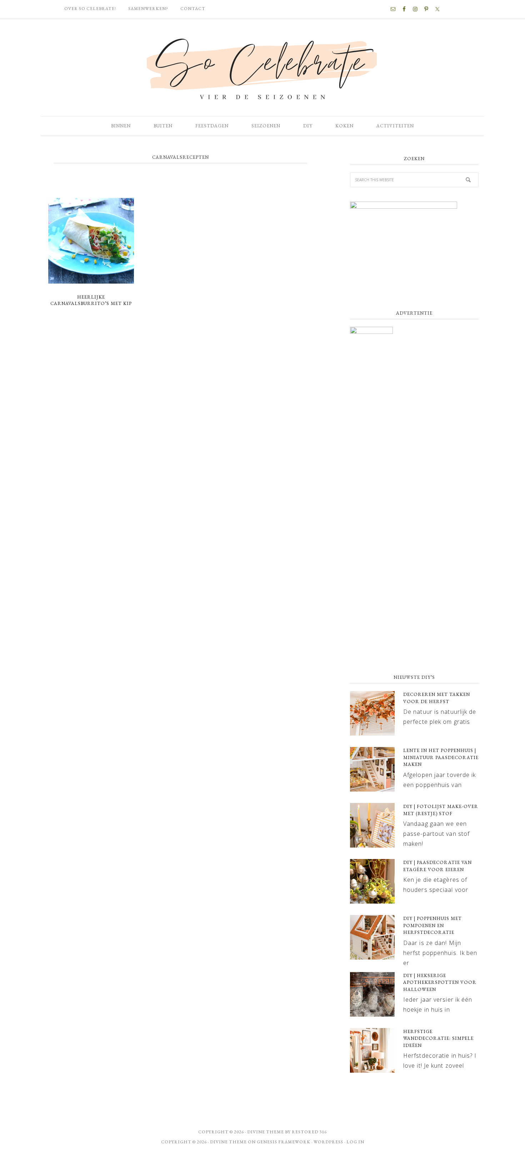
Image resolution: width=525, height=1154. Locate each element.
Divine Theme (228, 1142)
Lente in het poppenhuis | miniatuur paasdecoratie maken (441, 757)
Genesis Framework (283, 1142)
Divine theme (265, 1132)
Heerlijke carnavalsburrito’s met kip (91, 300)
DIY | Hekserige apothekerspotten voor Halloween (439, 982)
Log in (355, 1142)
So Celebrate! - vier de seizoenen (262, 67)
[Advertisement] (414, 610)
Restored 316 (309, 1132)
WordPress (328, 1142)
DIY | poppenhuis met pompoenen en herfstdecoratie (432, 925)
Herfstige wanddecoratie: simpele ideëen (438, 1038)
